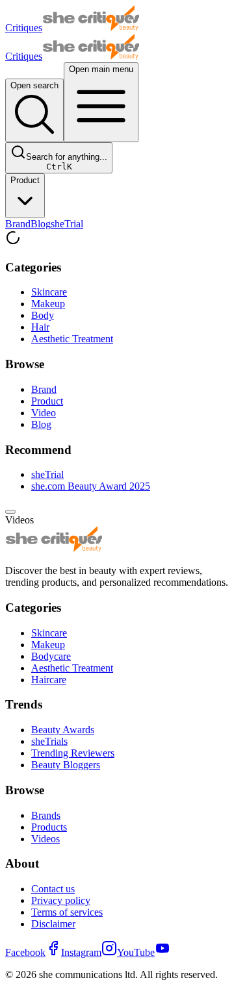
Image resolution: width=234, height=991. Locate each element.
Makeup (48, 303)
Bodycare (51, 656)
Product (25, 180)
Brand (18, 223)
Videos (45, 838)
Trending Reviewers (72, 753)
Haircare (48, 679)
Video (43, 412)
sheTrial (67, 223)
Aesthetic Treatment (72, 338)
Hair (40, 326)
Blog (41, 223)
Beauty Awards (62, 729)
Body (42, 315)
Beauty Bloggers (65, 764)
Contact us (53, 888)
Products (49, 827)
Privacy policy (60, 900)
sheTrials (49, 741)
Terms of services (67, 912)
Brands (45, 815)
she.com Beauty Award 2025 (90, 486)
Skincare (49, 291)
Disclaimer (53, 923)
